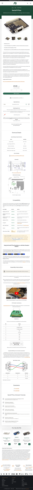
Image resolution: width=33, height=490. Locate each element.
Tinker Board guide (26, 225)
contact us (10, 118)
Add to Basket (17, 93)
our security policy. (19, 470)
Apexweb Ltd (27, 488)
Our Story (23, 479)
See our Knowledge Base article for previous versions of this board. (14, 81)
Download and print (7, 305)
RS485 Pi (17, 437)
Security (3, 484)
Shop (15, 7)
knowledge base (27, 357)
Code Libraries (14, 481)
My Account (3, 480)
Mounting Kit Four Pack (6, 438)
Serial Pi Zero (26, 437)
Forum (13, 480)
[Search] (18, 3)
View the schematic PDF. (17, 172)
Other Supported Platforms (16, 239)
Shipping (3, 481)
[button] (2, 2)
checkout (16, 119)
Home (13, 7)
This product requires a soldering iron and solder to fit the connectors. (17, 271)
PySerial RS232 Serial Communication (17, 414)
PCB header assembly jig (21, 282)
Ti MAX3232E (17, 388)
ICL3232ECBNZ (17, 390)
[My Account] (27, 3)
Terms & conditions (24, 484)
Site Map (23, 485)
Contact (3, 479)
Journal (23, 481)
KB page (24, 261)
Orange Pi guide (19, 223)
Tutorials (13, 479)
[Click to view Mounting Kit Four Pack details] (26, 104)
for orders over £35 (16, 0)
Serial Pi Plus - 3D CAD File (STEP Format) (17, 155)
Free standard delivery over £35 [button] (17, 97)
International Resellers (5, 485)
